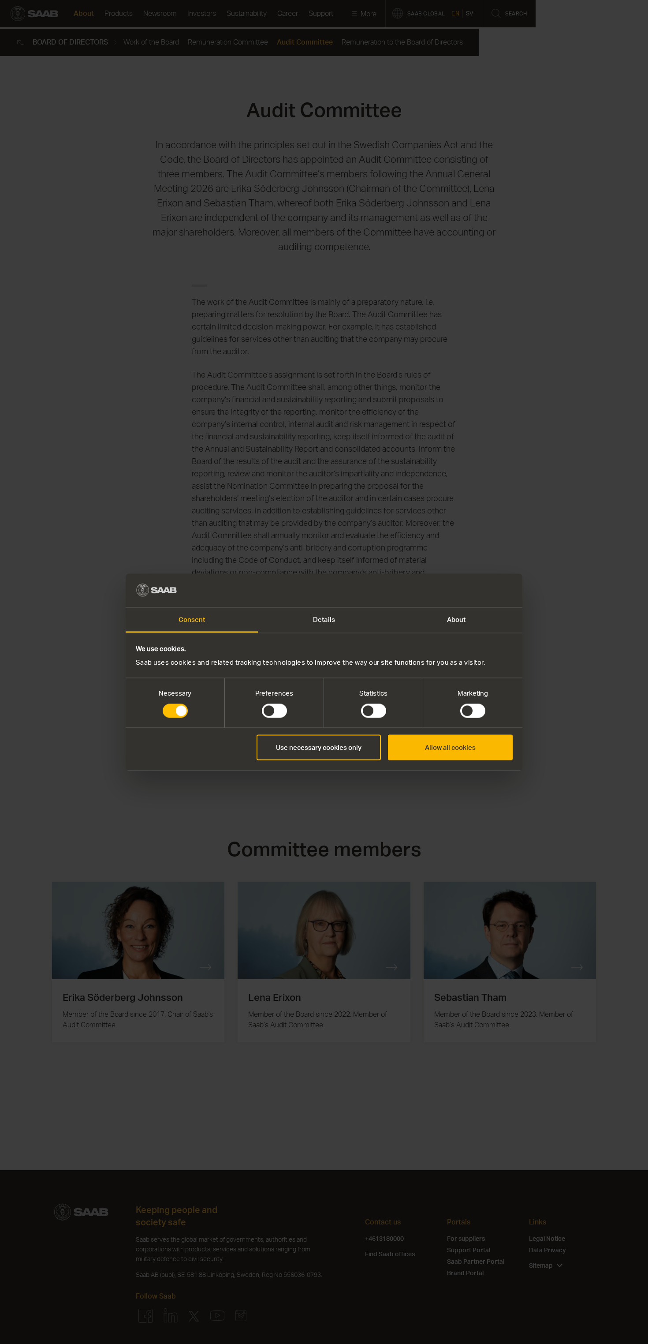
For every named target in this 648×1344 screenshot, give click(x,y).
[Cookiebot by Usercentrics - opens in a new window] (474, 590)
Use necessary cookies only (318, 747)
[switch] (274, 711)
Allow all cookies (450, 747)
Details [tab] (324, 619)
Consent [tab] (192, 619)
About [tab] (456, 619)
